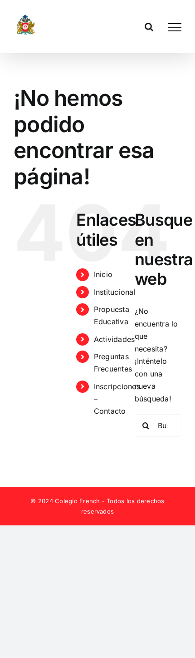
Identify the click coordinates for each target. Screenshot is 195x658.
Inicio (103, 274)
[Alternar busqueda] (149, 26)
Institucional (115, 292)
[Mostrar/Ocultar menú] (175, 27)
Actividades (114, 339)
